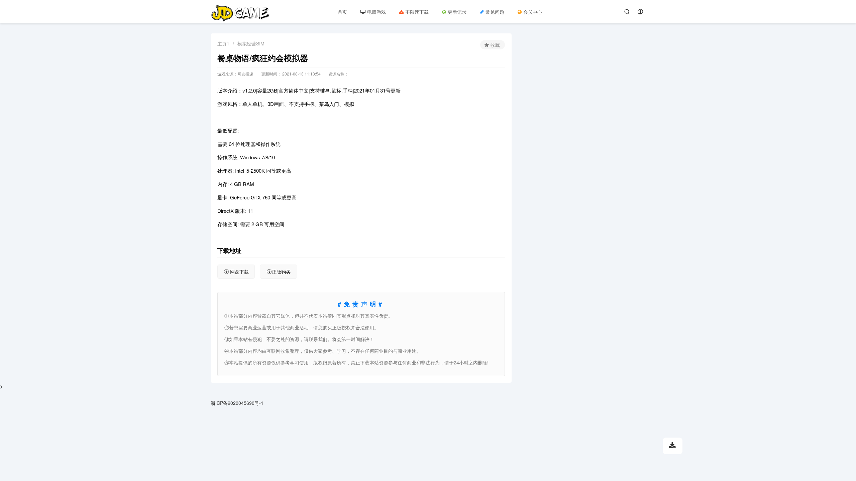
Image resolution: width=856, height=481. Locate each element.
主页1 (223, 43)
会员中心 (532, 11)
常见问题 (495, 11)
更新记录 (457, 11)
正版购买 (281, 271)
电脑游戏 (376, 11)
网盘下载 (239, 271)
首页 (342, 11)
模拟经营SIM (250, 43)
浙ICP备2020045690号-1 (237, 402)
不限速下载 (417, 11)
